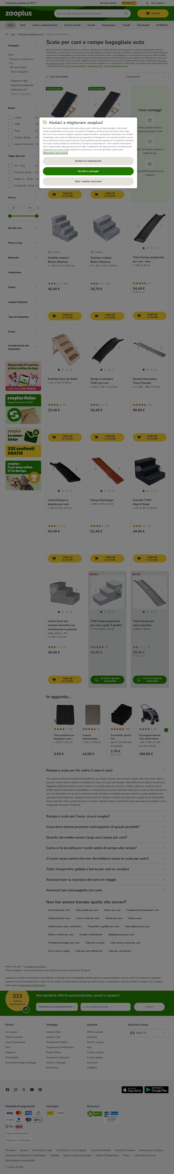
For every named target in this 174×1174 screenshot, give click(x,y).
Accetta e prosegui (88, 171)
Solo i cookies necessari (88, 181)
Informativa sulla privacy (55, 152)
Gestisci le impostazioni (88, 161)
